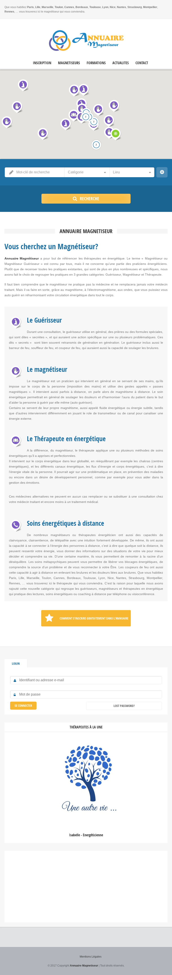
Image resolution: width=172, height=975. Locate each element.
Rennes (9, 11)
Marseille (47, 7)
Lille (37, 7)
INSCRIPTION (42, 63)
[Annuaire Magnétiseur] (86, 40)
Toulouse (95, 7)
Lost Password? (124, 706)
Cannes (69, 7)
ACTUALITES (120, 63)
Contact (141, 63)
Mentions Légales (90, 956)
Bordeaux (81, 7)
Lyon (105, 7)
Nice (113, 7)
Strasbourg (134, 7)
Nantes (121, 7)
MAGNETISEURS (69, 63)
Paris (30, 7)
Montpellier (150, 7)
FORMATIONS (96, 63)
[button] (93, 124)
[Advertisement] (86, 886)
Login (16, 663)
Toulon (59, 7)
